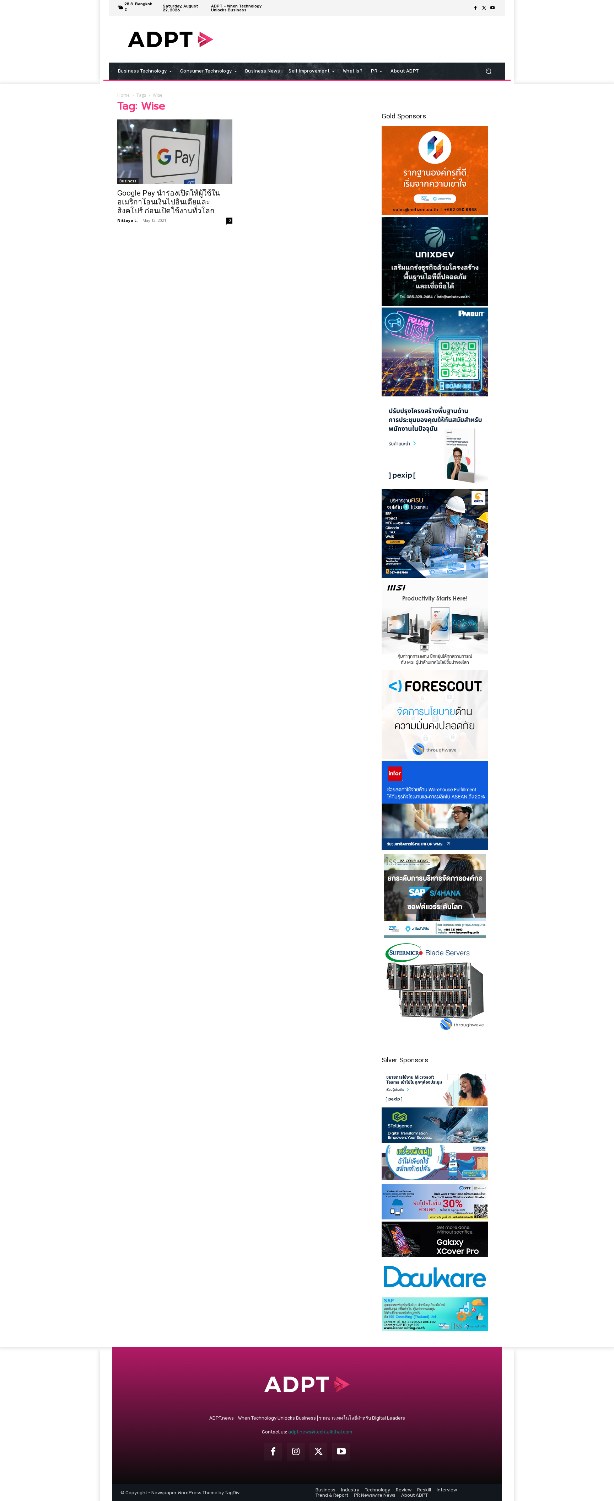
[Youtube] (492, 8)
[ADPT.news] (170, 39)
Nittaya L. (127, 220)
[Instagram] (296, 1451)
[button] (488, 71)
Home (123, 95)
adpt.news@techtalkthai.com (320, 1432)
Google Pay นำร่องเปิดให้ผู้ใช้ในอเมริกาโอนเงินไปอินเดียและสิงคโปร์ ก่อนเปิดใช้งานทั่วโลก (168, 202)
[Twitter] (484, 8)
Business (127, 180)
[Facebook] (475, 8)
